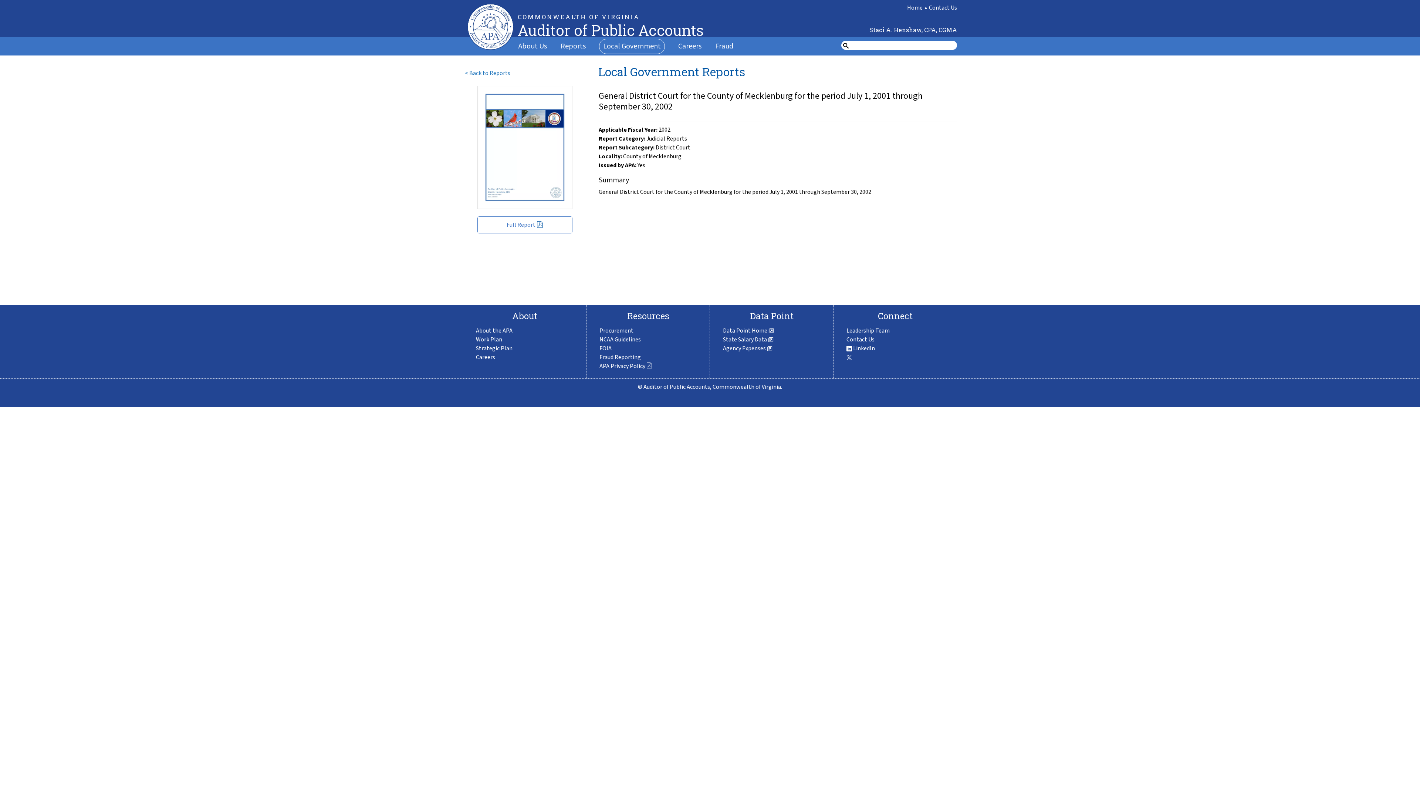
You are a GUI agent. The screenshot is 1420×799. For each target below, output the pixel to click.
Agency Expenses (745, 348)
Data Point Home (745, 331)
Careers (689, 46)
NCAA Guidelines (620, 340)
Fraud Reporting (620, 357)
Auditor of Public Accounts (611, 30)
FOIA (605, 348)
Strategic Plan (494, 348)
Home (915, 8)
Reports (573, 46)
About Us (532, 46)
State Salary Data (745, 340)
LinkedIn (863, 348)
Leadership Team (868, 331)
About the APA (494, 331)
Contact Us (943, 8)
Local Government (632, 46)
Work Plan (489, 340)
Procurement (616, 331)
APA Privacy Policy (622, 366)
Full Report (521, 225)
